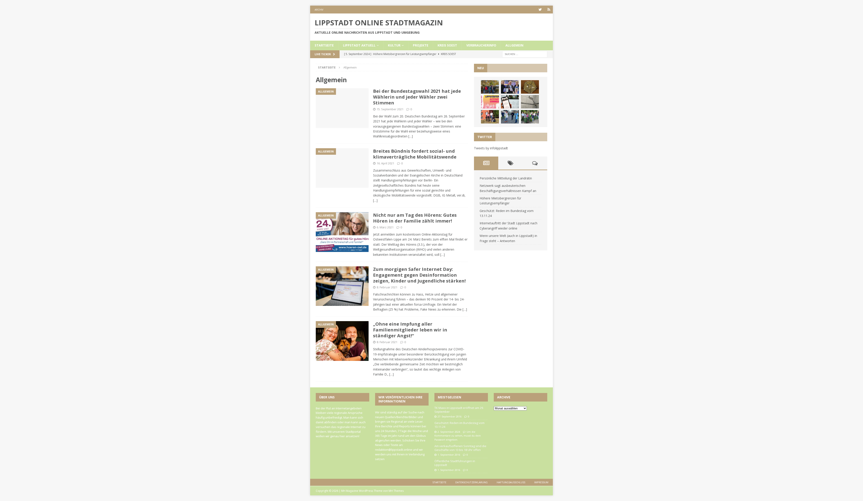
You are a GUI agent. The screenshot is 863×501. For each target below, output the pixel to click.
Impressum (541, 482)
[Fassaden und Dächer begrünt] (490, 117)
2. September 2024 (449, 431)
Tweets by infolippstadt (491, 148)
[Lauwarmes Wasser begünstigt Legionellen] (530, 101)
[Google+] (549, 9)
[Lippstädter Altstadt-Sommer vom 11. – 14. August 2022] (490, 101)
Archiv (319, 9)
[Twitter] (540, 9)
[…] (410, 136)
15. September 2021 (390, 109)
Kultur (394, 45)
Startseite (324, 45)
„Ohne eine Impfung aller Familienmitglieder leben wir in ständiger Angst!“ (410, 330)
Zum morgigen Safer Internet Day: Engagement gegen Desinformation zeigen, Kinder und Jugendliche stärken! (419, 275)
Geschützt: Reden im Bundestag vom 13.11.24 (459, 425)
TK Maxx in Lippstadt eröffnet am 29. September (459, 410)
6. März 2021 (385, 227)
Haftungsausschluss (511, 482)
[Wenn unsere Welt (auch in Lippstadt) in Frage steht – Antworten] (490, 87)
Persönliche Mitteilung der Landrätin (506, 178)
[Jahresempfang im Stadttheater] (530, 87)
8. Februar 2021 (387, 287)
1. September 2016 (449, 454)
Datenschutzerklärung (471, 482)
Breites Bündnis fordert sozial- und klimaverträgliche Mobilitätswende (414, 154)
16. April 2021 (385, 163)
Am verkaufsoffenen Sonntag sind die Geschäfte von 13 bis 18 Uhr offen (460, 448)
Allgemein (514, 45)
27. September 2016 (449, 416)
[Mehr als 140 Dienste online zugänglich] (510, 101)
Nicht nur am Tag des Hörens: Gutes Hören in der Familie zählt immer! (415, 218)
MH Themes (396, 491)
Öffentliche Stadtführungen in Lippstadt (454, 463)
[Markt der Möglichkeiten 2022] (510, 87)
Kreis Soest (447, 45)
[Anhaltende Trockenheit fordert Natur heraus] (530, 117)
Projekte (420, 45)
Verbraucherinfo (481, 45)
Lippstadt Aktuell (359, 45)
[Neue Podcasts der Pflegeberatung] (510, 117)
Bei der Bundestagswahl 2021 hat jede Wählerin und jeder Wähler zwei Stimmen (417, 97)
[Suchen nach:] (524, 54)
